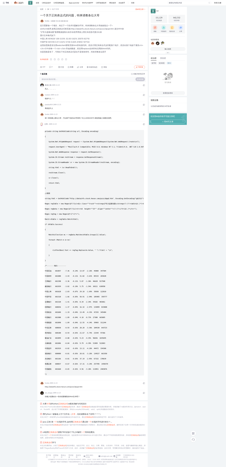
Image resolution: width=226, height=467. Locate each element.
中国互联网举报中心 (75, 462)
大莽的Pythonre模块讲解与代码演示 (65, 404)
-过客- (46, 124)
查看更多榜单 (168, 93)
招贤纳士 (55, 456)
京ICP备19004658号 (74, 459)
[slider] (59, 59)
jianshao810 (49, 104)
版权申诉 (116, 462)
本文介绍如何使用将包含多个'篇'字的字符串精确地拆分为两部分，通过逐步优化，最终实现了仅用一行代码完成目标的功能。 (92, 426)
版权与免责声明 (108, 462)
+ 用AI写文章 (167, 121)
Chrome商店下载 (87, 462)
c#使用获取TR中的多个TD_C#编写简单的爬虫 (69, 432)
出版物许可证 (124, 462)
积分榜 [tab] (153, 58)
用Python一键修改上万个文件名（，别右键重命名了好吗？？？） (72, 414)
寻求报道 (70, 456)
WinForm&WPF (87, 3)
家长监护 (53, 462)
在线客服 (118, 456)
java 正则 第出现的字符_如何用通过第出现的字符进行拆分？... (77, 422)
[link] (42, 9)
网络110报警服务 (62, 462)
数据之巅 (48, 85)
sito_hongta (48, 393)
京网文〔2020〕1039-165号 (91, 459)
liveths (47, 114)
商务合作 (63, 456)
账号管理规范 (97, 462)
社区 (42, 9)
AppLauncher (74, 3)
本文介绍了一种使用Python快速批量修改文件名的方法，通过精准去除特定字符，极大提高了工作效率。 (82, 417)
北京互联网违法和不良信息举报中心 (125, 459)
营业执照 (131, 462)
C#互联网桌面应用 (60, 3)
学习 (49, 442)
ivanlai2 (47, 95)
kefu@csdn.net (106, 456)
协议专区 (78, 456)
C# (48, 9)
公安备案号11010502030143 (57, 459)
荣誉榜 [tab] (163, 58)
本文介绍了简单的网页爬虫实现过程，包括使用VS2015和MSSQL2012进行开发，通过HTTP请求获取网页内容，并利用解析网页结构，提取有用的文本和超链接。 (93, 436)
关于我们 (48, 456)
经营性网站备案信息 (107, 459)
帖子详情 (55, 9)
